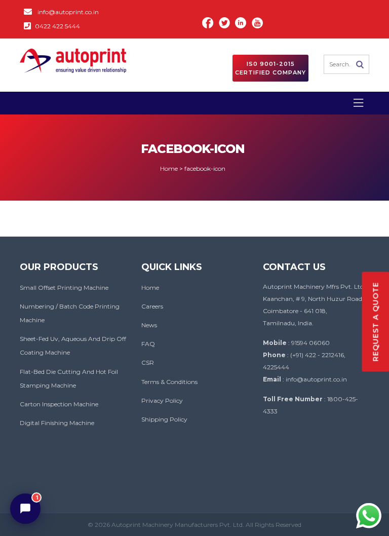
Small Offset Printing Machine (64, 287)
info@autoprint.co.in (68, 12)
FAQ (148, 344)
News (149, 325)
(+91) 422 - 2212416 (317, 355)
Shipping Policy (164, 419)
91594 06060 (310, 343)
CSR (147, 362)
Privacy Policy (162, 400)
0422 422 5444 (57, 26)
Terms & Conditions (169, 382)
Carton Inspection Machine (59, 404)
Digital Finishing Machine (57, 423)
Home (150, 287)
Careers (152, 306)
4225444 (276, 367)
